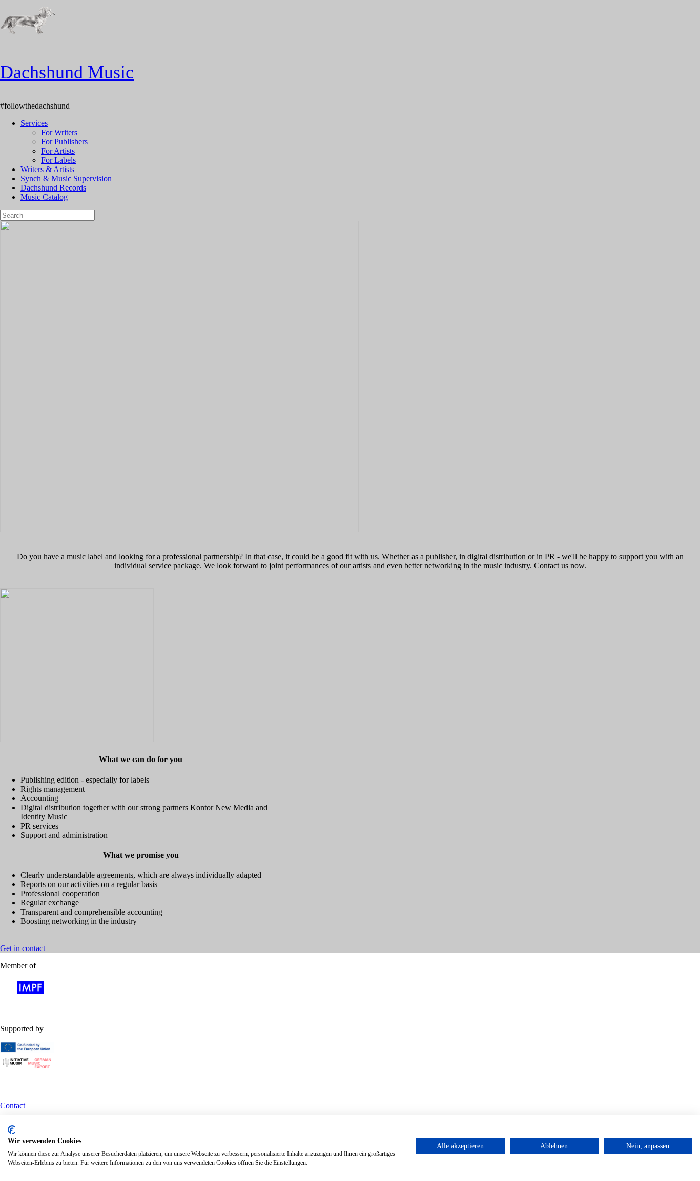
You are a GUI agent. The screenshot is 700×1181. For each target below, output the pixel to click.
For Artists (58, 150)
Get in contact (22, 948)
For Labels (58, 160)
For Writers (59, 132)
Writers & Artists (47, 169)
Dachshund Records (53, 187)
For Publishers (64, 141)
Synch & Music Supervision (66, 178)
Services (34, 123)
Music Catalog (44, 197)
